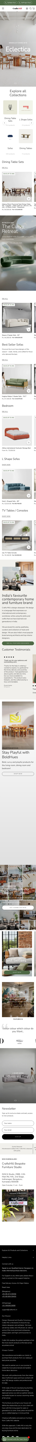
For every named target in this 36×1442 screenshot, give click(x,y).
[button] (30, 8)
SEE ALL (5, 411)
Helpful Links (7, 1257)
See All (5, 167)
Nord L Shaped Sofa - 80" (10, 501)
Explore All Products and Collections (15, 1250)
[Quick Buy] (28, 198)
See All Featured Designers (18, 643)
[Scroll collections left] (4, 123)
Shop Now (6, 464)
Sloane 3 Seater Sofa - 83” (11, 335)
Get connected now (18, 907)
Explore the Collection (12, 243)
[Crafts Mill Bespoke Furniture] (17, 8)
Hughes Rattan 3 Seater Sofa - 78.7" (14, 396)
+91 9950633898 (8, 1305)
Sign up (18, 1137)
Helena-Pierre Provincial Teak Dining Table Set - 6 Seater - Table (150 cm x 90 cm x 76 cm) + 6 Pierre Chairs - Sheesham (17, 205)
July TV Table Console (9, 553)
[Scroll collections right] (31, 123)
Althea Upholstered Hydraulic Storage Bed (16, 448)
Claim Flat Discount (17, 57)
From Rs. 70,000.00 (8, 450)
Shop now (18, 774)
